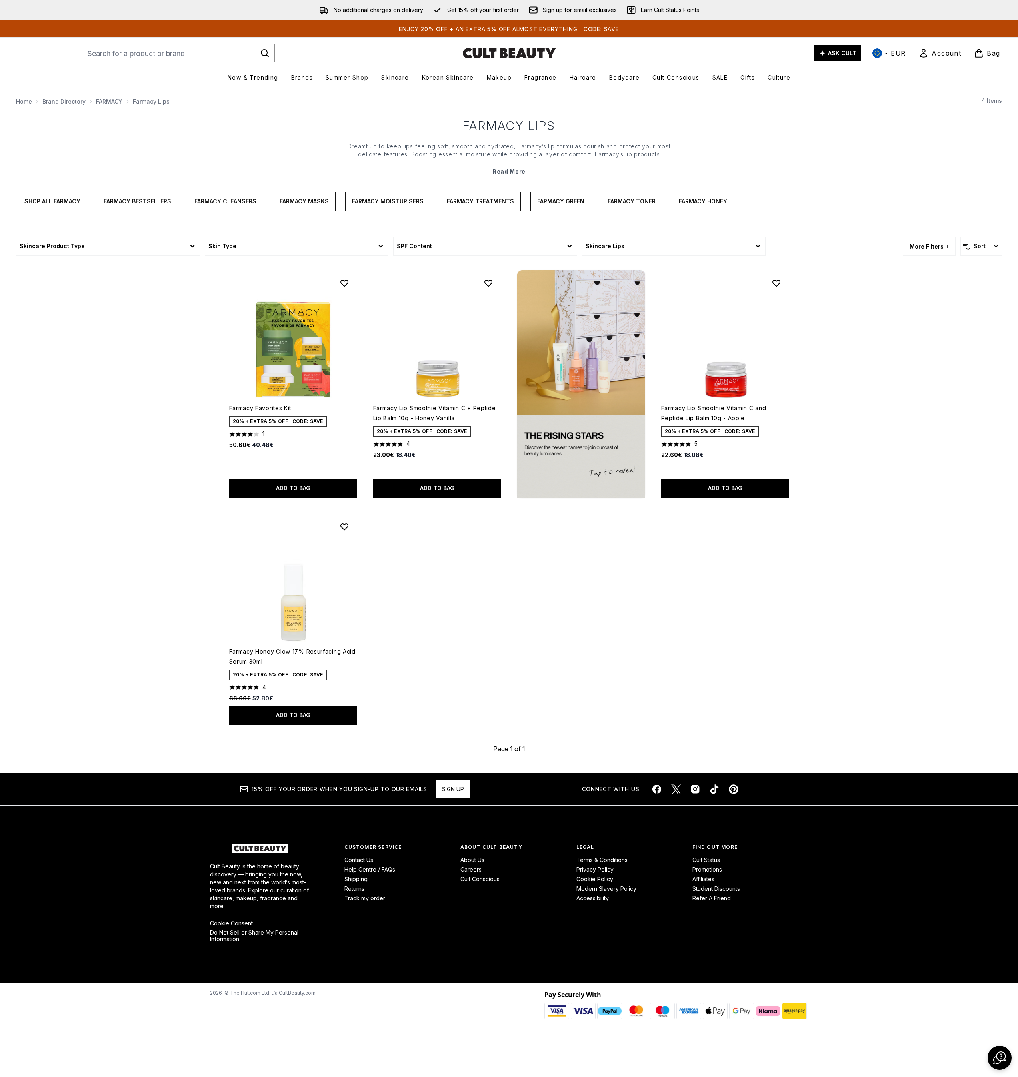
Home (24, 101)
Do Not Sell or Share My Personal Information (254, 935)
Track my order (364, 898)
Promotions (707, 869)
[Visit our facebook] (656, 789)
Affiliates (703, 879)
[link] (940, 53)
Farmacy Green (560, 201)
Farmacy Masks (304, 201)
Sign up (453, 789)
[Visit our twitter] (676, 789)
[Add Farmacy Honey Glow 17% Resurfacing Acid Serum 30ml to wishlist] (344, 526)
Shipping (356, 879)
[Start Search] (265, 53)
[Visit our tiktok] (714, 789)
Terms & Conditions (602, 859)
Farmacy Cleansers (225, 201)
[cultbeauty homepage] (509, 53)
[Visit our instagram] (695, 789)
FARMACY (109, 101)
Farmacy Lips (509, 125)
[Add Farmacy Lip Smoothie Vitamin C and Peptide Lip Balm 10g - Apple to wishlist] (776, 283)
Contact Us (358, 859)
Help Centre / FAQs (369, 869)
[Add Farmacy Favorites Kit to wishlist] (344, 283)
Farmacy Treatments (480, 201)
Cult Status (706, 859)
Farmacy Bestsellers (137, 201)
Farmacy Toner (632, 201)
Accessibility (592, 898)
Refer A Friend (711, 898)
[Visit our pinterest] (733, 789)
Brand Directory (64, 101)
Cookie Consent (231, 923)
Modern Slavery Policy (606, 888)
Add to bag (293, 488)
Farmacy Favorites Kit (260, 408)
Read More (509, 171)
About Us (472, 859)
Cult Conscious (480, 879)
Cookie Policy (594, 879)
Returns (354, 888)
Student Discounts (716, 888)
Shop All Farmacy (52, 201)
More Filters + (929, 246)
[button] (581, 384)
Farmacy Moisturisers (388, 201)
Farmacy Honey (703, 201)
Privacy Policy (595, 869)
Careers (471, 869)
